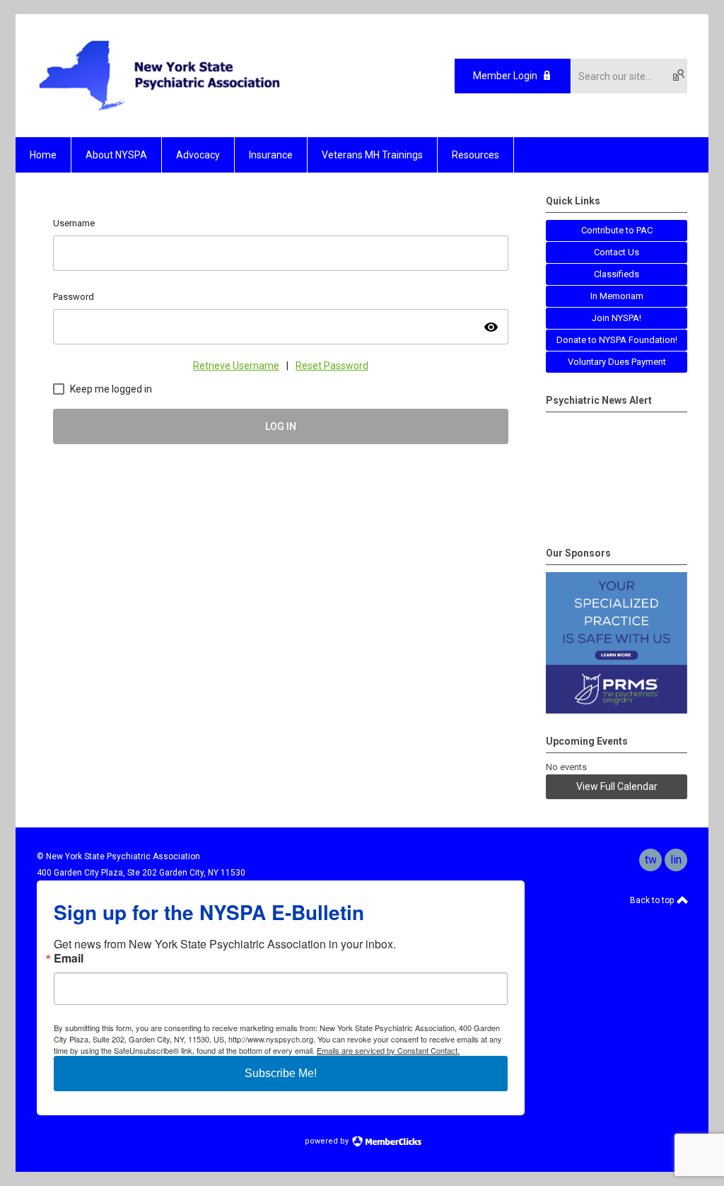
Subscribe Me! (281, 1073)
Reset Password (332, 365)
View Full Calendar (617, 786)
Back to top (653, 900)
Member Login (505, 75)
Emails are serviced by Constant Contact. (388, 1050)
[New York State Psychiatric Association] (159, 112)
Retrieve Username (236, 365)
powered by (328, 1141)
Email (68, 958)
